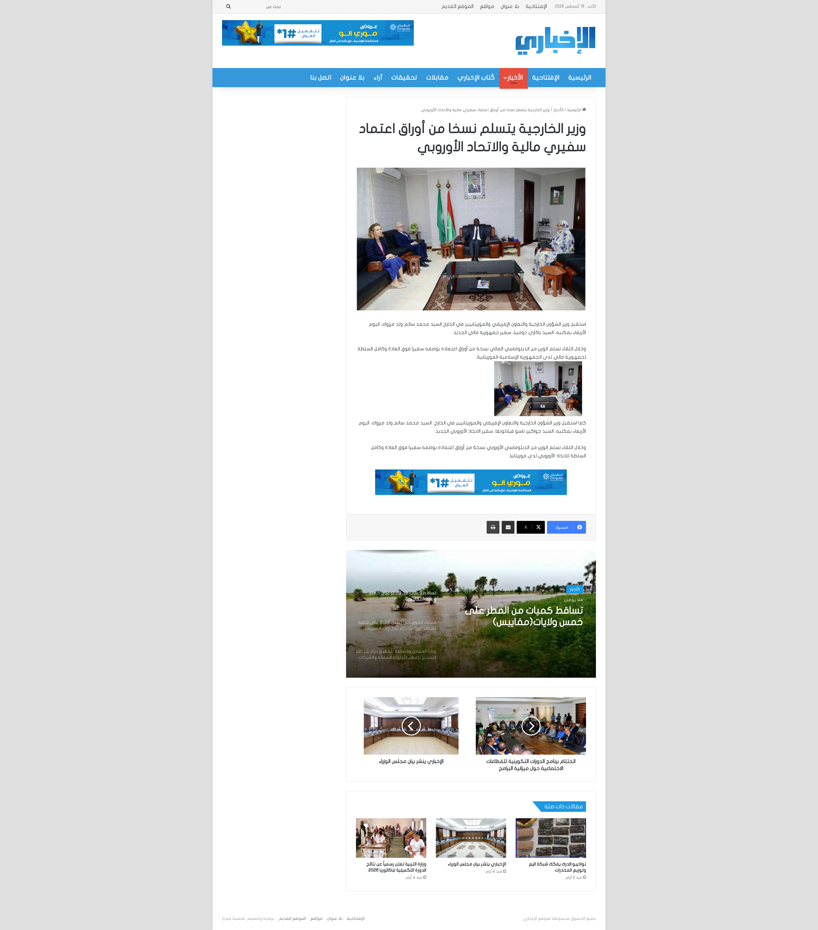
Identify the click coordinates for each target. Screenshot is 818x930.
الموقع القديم (458, 6)
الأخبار (515, 77)
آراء (378, 77)
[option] (471, 614)
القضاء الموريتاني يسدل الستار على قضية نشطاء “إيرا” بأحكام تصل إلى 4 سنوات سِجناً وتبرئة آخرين (520, 617)
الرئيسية (579, 77)
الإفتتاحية (536, 6)
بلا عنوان (510, 6)
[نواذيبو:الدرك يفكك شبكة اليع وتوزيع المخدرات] (551, 838)
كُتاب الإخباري (476, 77)
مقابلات (437, 77)
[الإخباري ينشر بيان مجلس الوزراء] (471, 838)
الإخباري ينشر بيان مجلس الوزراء (477, 864)
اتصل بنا (320, 77)
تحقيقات (404, 77)
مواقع (487, 6)
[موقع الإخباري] (555, 41)
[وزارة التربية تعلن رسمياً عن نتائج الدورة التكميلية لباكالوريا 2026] (391, 838)
